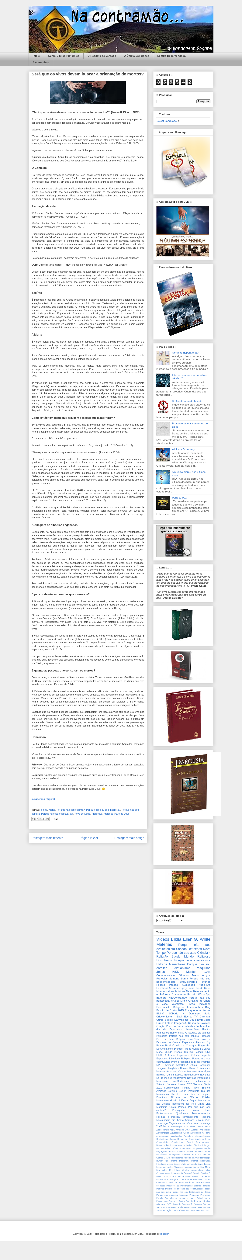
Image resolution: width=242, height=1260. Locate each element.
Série (193, 1207)
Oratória (206, 1179)
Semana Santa (178, 978)
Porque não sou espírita (184, 1036)
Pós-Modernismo (181, 1081)
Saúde (175, 956)
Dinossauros (185, 1148)
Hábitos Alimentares (170, 964)
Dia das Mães (163, 1148)
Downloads (164, 960)
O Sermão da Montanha (190, 1179)
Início (36, 55)
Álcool (189, 1210)
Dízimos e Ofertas (184, 1097)
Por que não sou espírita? (71, 809)
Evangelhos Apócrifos (179, 1154)
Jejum (170, 1164)
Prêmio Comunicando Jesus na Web (175, 1198)
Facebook (162, 987)
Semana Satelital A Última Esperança (187, 1065)
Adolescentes (162, 1130)
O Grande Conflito (199, 1173)
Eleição (207, 1148)
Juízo (200, 1164)
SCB (169, 1204)
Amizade (161, 1091)
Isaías (43, 809)
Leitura (207, 1164)
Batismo (172, 1091)
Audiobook (188, 984)
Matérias (164, 944)
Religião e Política (168, 1117)
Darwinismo (181, 1019)
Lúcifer (170, 1167)
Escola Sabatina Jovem (198, 1151)
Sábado (181, 949)
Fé (201, 1049)
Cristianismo (181, 968)
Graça (167, 1158)
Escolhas (205, 1074)
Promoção (194, 1195)
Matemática (161, 1170)
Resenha (205, 1117)
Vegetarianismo (177, 1123)
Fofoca (169, 1022)
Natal (189, 991)
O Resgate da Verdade (102, 55)
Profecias (97, 813)
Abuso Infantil (203, 1126)
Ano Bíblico (205, 1130)
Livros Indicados (199, 1003)
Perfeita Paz (179, 497)
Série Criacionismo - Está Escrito (183, 1015)
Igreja (184, 987)
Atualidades (176, 1136)
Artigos (175, 1000)
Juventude (192, 1164)
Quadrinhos (182, 1113)
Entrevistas (203, 1019)
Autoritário (188, 1136)
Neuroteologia (197, 1170)
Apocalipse (204, 1071)
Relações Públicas (195, 1026)
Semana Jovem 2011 (197, 1120)
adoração (167, 1210)
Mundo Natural (165, 991)
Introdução (161, 1164)
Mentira (185, 1170)
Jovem (177, 1164)
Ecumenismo (191, 1074)
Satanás (198, 1204)
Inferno (174, 1161)
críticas (175, 1210)
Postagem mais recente (47, 838)
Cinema (172, 1139)
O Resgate (172, 1179)
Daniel (189, 1142)
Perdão (182, 1107)
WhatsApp (204, 994)
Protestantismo (164, 1113)
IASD (175, 972)
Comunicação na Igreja (199, 1139)
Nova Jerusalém (172, 1173)
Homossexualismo (166, 1032)
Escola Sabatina (177, 1151)
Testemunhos (195, 1007)
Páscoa (173, 984)
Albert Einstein (201, 1087)
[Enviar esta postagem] (55, 818)
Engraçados (162, 1151)
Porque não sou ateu (181, 952)
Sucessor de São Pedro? (179, 1207)
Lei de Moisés (164, 1078)
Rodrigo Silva (202, 1052)
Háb (166, 1161)
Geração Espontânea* (185, 352)
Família (206, 1029)
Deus (193, 1019)
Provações (205, 1195)
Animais (195, 1130)
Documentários (164, 1049)
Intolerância (205, 1161)
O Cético (185, 1173)
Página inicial (89, 838)
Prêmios (205, 1062)
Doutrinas (161, 1097)
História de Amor (191, 1158)
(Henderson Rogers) (43, 799)
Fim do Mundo (191, 1049)
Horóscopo (205, 1158)
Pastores (170, 1186)
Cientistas (178, 1003)
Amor (187, 1130)
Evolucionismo (188, 981)
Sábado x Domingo (184, 1013)
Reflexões (195, 949)
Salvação (176, 1204)
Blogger (164, 1233)
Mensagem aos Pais (184, 1104)
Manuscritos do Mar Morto (198, 1167)
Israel (191, 987)
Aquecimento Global (179, 1133)
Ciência (195, 1055)
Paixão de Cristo (192, 1182)
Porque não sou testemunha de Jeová (191, 1192)
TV (196, 1016)
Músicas (180, 991)
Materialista (174, 1170)
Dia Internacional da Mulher (179, 1145)
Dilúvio (175, 1148)
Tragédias (173, 1068)
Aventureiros (41, 62)
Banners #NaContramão (171, 997)
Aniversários (192, 1029)
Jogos (193, 1100)
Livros (207, 1049)
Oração (160, 1026)
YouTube (161, 1126)
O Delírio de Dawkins (197, 1022)
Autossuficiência (202, 1136)
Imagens (179, 1022)
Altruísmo (180, 1130)
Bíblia (176, 939)
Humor (159, 1161)
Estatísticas (161, 1154)
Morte (52, 809)
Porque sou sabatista (167, 1195)
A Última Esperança (136, 55)
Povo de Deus (82, 813)
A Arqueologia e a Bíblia (181, 1126)
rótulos (182, 1210)
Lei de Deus (203, 987)
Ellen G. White (197, 939)
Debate (179, 1074)
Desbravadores (203, 1142)
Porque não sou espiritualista (57, 813)
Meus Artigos (201, 975)
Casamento (179, 994)
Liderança (160, 1167)
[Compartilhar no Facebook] (44, 819)
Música (191, 972)
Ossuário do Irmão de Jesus (170, 1182)
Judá (184, 1164)
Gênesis (184, 975)
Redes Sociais (186, 1201)
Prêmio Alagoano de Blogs (185, 1062)
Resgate (198, 1201)
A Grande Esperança (181, 1042)
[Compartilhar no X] (40, 819)
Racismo (173, 1201)
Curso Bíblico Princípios (63, 55)
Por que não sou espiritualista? (103, 809)
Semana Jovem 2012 (179, 1084)
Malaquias (178, 1167)
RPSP (159, 1065)
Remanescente (190, 1117)
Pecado (191, 994)
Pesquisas (203, 968)
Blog (207, 1007)
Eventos (178, 1049)
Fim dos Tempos (201, 1154)
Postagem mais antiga (129, 838)
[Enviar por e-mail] (33, 819)
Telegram (161, 1068)
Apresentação (162, 1133)
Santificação (187, 1204)
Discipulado (197, 1148)
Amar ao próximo (175, 1071)
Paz (177, 1186)
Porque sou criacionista (192, 960)
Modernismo (179, 1078)
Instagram (183, 1161)
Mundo (168, 1052)
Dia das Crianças (202, 1145)
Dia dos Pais (179, 1094)
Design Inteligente (189, 1091)
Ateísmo (200, 1042)
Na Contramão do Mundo (187, 400)
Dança (170, 1074)
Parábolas (161, 1036)
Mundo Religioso (197, 956)
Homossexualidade (166, 1100)
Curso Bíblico (164, 1019)
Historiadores (177, 1158)
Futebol (206, 1097)
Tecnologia (162, 1123)
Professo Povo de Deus (116, 813)
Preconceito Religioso (170, 1007)
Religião (180, 1039)
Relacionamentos (201, 1113)
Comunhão (182, 1139)
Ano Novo (191, 1071)
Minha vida (204, 1104)
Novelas (191, 1078)
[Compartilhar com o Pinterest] (48, 819)
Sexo (189, 1039)
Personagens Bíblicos (190, 1186)
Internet (194, 1161)
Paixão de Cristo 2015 (170, 1010)
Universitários (187, 1068)
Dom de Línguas (200, 1094)
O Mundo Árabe (190, 1176)
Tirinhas (186, 1087)
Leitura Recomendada (171, 55)
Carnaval (205, 1016)
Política (168, 1189)
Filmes (160, 1022)
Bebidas (160, 1074)
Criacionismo (177, 1142)
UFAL (159, 1055)
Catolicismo (178, 1045)
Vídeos (162, 939)
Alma (172, 1130)
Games (159, 1158)
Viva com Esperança (198, 1123)
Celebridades (162, 1139)
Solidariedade (171, 1087)
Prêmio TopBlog (183, 1052)
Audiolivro (204, 984)
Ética (194, 1210)
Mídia (183, 1000)
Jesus (160, 972)
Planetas (160, 1189)
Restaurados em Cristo (170, 1120)
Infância (183, 1100)
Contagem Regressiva (198, 1045)
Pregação (183, 1195)
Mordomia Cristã (166, 1107)
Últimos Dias (203, 1210)
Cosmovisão (162, 1142)
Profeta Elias (200, 1110)
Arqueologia (195, 1133)
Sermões (174, 987)
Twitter (200, 1207)
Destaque (160, 1145)
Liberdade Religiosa (180, 1058)
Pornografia (178, 1110)
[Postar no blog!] (37, 819)
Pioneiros (206, 1186)
